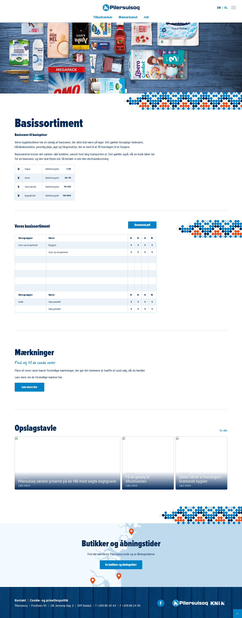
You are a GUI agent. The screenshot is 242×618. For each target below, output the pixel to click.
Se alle (223, 430)
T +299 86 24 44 (105, 606)
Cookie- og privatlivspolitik (49, 600)
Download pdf (142, 225)
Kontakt (20, 600)
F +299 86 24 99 (130, 606)
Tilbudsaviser (102, 17)
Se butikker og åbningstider (121, 564)
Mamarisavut (128, 17)
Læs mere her (29, 387)
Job (146, 17)
